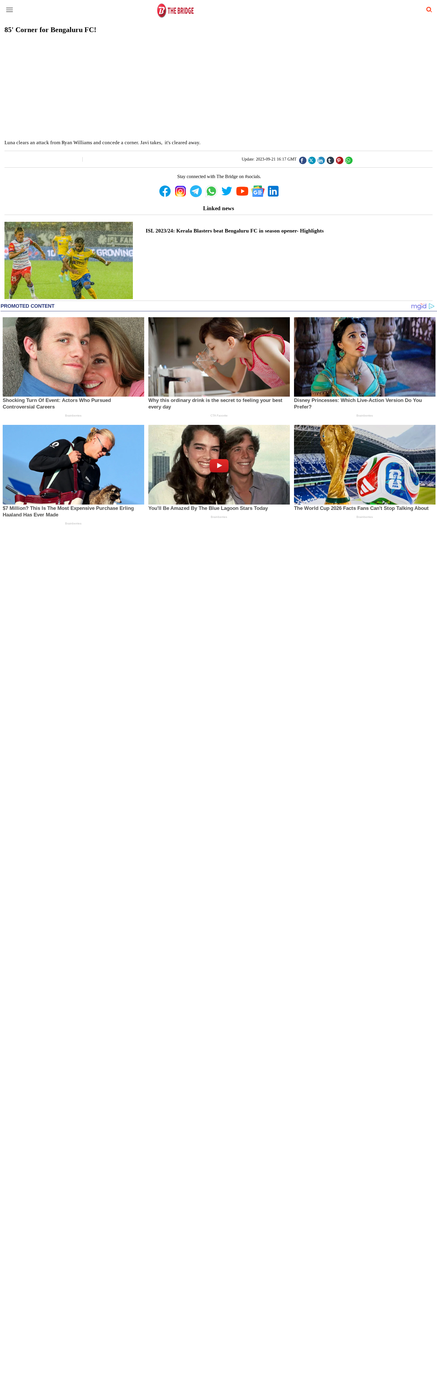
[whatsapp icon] (349, 159)
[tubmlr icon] (330, 159)
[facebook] (303, 159)
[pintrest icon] (339, 159)
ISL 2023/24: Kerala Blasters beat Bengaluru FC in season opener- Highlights (235, 231)
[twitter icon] (312, 159)
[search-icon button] (428, 9)
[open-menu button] (9, 10)
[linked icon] (321, 159)
